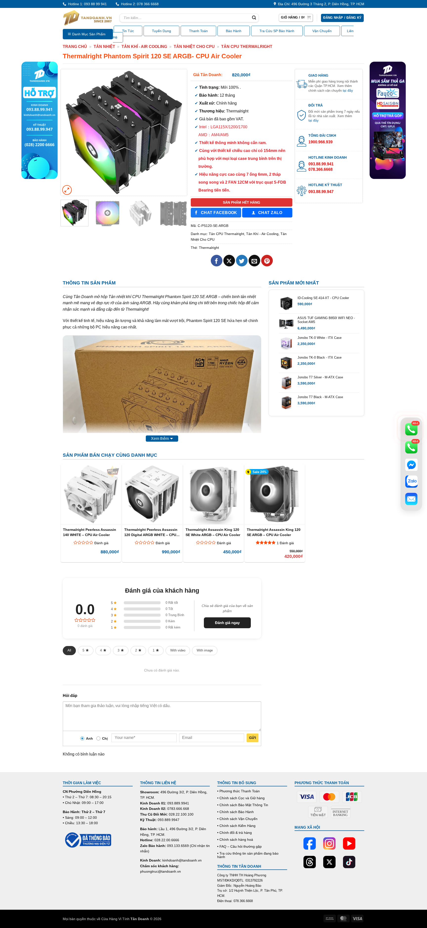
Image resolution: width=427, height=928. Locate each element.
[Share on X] (229, 260)
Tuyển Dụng (161, 31)
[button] (296, 18)
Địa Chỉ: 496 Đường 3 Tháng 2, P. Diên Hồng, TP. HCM (320, 4)
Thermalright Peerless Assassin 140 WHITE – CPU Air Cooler (89, 532)
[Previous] (69, 132)
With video (177, 650)
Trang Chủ (75, 46)
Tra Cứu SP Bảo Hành (276, 31)
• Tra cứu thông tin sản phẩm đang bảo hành (247, 855)
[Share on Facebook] (216, 260)
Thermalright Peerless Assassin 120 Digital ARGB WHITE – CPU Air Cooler (150, 532)
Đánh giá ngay (227, 623)
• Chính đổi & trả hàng (234, 832)
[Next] (178, 132)
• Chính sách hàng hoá (235, 839)
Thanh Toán (198, 31)
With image (205, 650)
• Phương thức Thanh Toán (238, 791)
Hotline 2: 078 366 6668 (139, 4)
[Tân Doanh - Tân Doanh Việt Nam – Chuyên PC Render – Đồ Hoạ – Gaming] (87, 18)
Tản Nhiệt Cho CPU (194, 46)
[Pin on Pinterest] (267, 260)
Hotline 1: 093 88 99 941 (86, 4)
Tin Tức (128, 31)
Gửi (252, 738)
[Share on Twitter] (242, 260)
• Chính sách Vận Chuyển (237, 818)
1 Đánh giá (285, 543)
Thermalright (209, 248)
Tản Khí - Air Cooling (144, 46)
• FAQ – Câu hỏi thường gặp (239, 846)
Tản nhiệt (104, 46)
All (69, 650)
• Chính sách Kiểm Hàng (236, 825)
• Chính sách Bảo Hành (235, 812)
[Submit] (254, 18)
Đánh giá (101, 543)
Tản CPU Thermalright (246, 46)
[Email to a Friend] (254, 260)
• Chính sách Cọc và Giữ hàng (241, 798)
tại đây (348, 90)
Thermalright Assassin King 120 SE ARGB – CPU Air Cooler (273, 532)
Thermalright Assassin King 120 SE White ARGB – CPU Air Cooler (213, 532)
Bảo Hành (233, 31)
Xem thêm (160, 438)
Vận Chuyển (322, 31)
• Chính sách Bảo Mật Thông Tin (242, 805)
